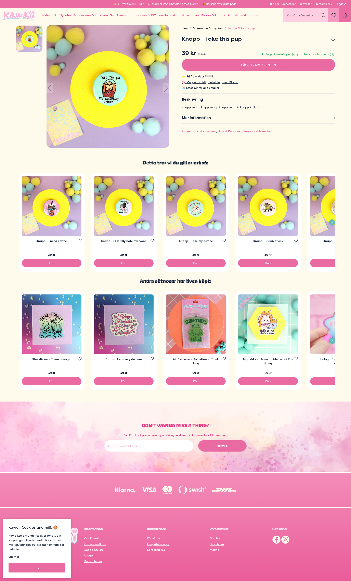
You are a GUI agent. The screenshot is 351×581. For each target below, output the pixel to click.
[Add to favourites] (333, 39)
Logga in (341, 4)
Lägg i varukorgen (258, 64)
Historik (202, 54)
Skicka (222, 446)
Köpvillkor (305, 4)
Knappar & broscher (257, 131)
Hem (185, 28)
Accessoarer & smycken (208, 28)
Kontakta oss (323, 4)
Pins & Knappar (229, 131)
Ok (37, 567)
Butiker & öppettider (283, 4)
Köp (51, 263)
